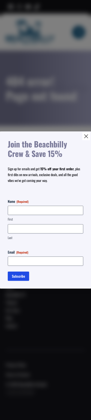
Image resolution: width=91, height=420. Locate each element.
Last (10, 237)
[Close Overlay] (86, 136)
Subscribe (18, 276)
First (10, 219)
